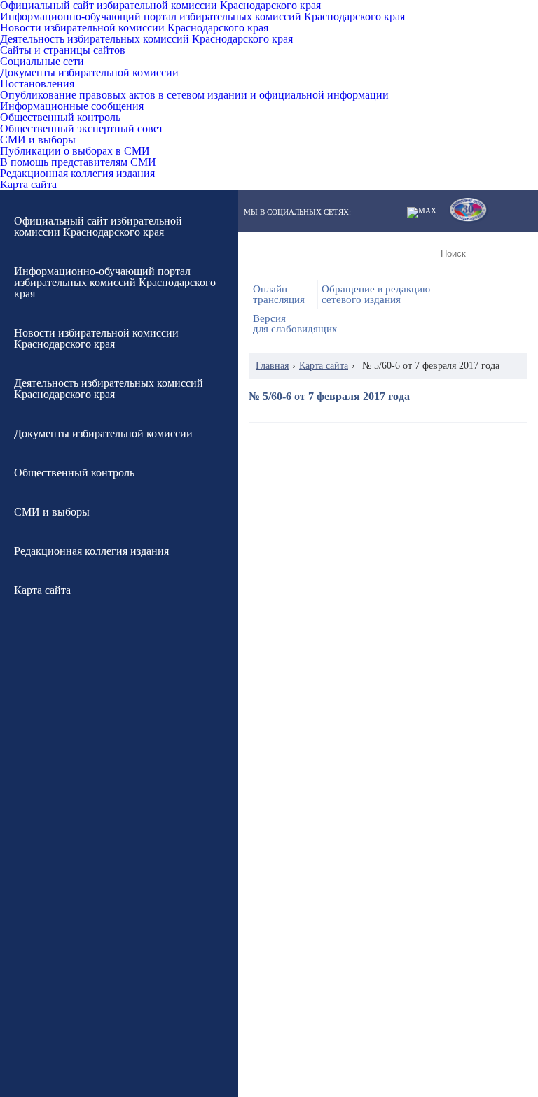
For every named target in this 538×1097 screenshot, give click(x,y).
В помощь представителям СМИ (78, 162)
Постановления (37, 84)
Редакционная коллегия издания (77, 173)
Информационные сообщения (72, 106)
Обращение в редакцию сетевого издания (376, 294)
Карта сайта (28, 184)
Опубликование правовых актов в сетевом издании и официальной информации (194, 95)
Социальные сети (42, 61)
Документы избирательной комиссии (89, 72)
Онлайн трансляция (279, 294)
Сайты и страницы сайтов (62, 50)
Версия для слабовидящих (295, 323)
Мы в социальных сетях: (297, 212)
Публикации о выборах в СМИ (75, 151)
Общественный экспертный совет (81, 128)
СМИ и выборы (38, 140)
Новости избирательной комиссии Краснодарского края (134, 28)
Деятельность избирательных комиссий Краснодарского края (146, 39)
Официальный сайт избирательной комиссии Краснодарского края (160, 5)
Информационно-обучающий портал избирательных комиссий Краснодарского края (202, 16)
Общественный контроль (60, 117)
